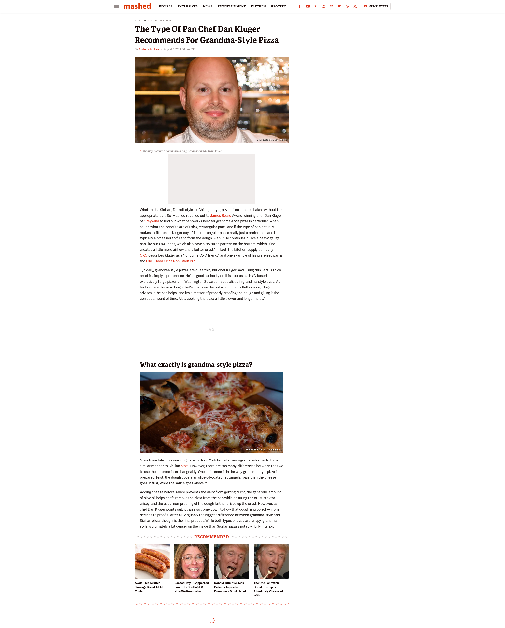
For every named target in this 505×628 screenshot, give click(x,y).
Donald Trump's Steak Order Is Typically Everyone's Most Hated (230, 587)
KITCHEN (258, 6)
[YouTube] (307, 7)
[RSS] (355, 7)
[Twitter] (315, 7)
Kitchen (140, 20)
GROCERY (278, 6)
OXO (144, 255)
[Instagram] (323, 7)
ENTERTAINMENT (232, 6)
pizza (185, 466)
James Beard (220, 215)
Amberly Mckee (148, 49)
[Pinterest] (331, 7)
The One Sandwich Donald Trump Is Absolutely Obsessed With (268, 589)
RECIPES (166, 6)
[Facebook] (299, 7)
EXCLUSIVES (188, 6)
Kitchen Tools (161, 20)
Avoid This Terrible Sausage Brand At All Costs (149, 587)
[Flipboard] (339, 7)
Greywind (151, 221)
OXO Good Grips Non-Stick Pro (170, 261)
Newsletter (378, 6)
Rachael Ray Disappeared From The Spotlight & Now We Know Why (191, 587)
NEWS (208, 6)
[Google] (347, 7)
